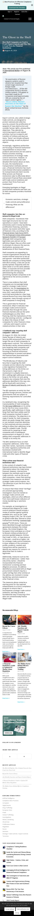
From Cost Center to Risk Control (17, 866)
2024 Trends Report (12, 900)
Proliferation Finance (9, 824)
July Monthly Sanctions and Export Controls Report (23, 629)
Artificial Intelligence (8, 798)
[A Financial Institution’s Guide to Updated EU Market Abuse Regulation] (9, 657)
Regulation (6, 826)
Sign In (10, 11)
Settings (17, 913)
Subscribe (24, 11)
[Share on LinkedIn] (10, 756)
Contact (17, 14)
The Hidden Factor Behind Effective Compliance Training (24, 666)
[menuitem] (10, 11)
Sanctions (5, 831)
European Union (7, 810)
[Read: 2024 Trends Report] (4, 901)
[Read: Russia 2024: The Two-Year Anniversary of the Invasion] (4, 889)
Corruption (6, 803)
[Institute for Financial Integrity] (14, 18)
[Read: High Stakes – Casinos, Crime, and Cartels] (4, 860)
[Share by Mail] (24, 756)
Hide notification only (23, 909)
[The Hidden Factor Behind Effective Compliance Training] (24, 657)
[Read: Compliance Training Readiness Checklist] (4, 847)
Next (28, 649)
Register (16, 11)
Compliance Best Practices (10, 800)
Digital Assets (7, 805)
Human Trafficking (8, 815)
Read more (21, 649)
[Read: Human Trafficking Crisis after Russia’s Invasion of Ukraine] (4, 895)
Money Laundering (8, 819)
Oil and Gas (6, 822)
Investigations (7, 817)
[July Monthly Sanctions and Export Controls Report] (24, 620)
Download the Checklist (17, 8)
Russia (4, 829)
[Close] (32, 5)
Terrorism (6, 836)
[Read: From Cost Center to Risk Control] (4, 866)
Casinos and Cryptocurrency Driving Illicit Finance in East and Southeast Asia (17, 883)
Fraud (4, 812)
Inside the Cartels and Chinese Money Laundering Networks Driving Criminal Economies (18, 854)
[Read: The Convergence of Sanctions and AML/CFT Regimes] (4, 876)
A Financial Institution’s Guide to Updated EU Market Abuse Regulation (9, 667)
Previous (5, 649)
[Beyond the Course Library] (9, 620)
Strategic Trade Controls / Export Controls (15, 834)
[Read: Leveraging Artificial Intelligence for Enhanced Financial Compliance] (4, 870)
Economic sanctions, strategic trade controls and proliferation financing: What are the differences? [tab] (18, 203)
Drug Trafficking (7, 808)
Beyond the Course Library (9, 627)
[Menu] (29, 18)
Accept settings (10, 909)
